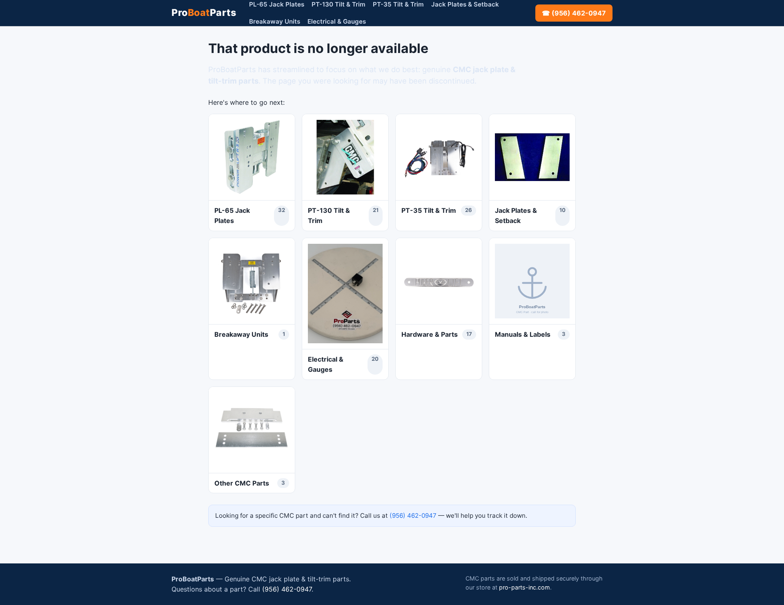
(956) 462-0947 (413, 515)
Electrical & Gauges (336, 21)
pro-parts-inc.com (524, 587)
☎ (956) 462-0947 (574, 13)
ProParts (204, 12)
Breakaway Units (274, 21)
